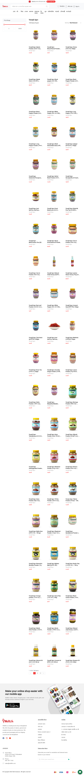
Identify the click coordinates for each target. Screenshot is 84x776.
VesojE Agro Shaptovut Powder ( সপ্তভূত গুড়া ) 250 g (53, 533)
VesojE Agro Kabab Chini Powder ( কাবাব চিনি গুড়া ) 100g (36, 629)
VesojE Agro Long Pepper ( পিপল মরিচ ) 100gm (71, 113)
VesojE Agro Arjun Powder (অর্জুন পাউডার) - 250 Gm (53, 436)
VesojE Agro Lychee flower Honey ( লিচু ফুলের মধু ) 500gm (72, 274)
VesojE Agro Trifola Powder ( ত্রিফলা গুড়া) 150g (53, 500)
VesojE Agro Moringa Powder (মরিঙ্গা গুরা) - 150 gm (72, 403)
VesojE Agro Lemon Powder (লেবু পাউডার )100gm (71, 371)
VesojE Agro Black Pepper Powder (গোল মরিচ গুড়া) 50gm (72, 81)
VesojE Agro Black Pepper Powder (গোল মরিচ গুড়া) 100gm (35, 113)
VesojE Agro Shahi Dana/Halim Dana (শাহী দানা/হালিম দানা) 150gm (53, 145)
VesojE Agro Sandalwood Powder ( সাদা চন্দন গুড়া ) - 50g (72, 533)
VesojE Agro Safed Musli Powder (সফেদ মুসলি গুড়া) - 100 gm (53, 177)
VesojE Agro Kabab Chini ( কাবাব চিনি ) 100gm (34, 81)
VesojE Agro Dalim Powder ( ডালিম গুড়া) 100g (34, 403)
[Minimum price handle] (4, 24)
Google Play (51, 1)
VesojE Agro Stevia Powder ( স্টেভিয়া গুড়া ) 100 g (53, 629)
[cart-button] (78, 11)
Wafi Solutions (16, 771)
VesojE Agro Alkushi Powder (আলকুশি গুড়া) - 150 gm (72, 436)
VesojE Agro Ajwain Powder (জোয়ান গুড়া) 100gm (34, 48)
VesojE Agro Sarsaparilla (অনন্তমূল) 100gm (72, 177)
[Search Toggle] (72, 11)
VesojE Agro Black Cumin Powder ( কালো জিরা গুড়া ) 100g (72, 597)
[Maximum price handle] (25, 24)
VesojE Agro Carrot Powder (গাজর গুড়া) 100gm (34, 274)
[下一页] (43, 673)
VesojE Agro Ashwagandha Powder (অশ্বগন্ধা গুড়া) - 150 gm (35, 468)
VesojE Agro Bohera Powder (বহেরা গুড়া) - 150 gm (71, 468)
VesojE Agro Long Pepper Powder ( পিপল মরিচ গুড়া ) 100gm (35, 145)
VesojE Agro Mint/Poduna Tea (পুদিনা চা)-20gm (35, 242)
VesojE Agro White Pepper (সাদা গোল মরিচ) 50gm (53, 307)
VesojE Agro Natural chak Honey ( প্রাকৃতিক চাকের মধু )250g (72, 629)
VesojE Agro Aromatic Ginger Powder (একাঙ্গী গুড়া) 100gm (53, 371)
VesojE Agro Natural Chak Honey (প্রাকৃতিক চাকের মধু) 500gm (53, 274)
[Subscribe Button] (69, 759)
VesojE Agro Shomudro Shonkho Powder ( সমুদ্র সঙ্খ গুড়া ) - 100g (35, 565)
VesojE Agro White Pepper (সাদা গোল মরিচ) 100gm (53, 113)
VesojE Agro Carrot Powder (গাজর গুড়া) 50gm (71, 242)
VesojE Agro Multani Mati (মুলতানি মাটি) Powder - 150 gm (53, 565)
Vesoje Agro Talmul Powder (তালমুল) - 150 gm (72, 500)
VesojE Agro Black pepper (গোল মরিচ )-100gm (52, 81)
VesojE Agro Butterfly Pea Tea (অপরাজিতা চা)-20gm (72, 210)
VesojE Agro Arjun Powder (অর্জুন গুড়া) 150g (34, 500)
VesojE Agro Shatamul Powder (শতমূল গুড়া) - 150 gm (53, 468)
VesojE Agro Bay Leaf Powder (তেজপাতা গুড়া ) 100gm (35, 307)
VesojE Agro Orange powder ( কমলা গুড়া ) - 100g (35, 597)
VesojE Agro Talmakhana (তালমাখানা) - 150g (35, 436)
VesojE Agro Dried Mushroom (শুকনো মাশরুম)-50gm (52, 210)
